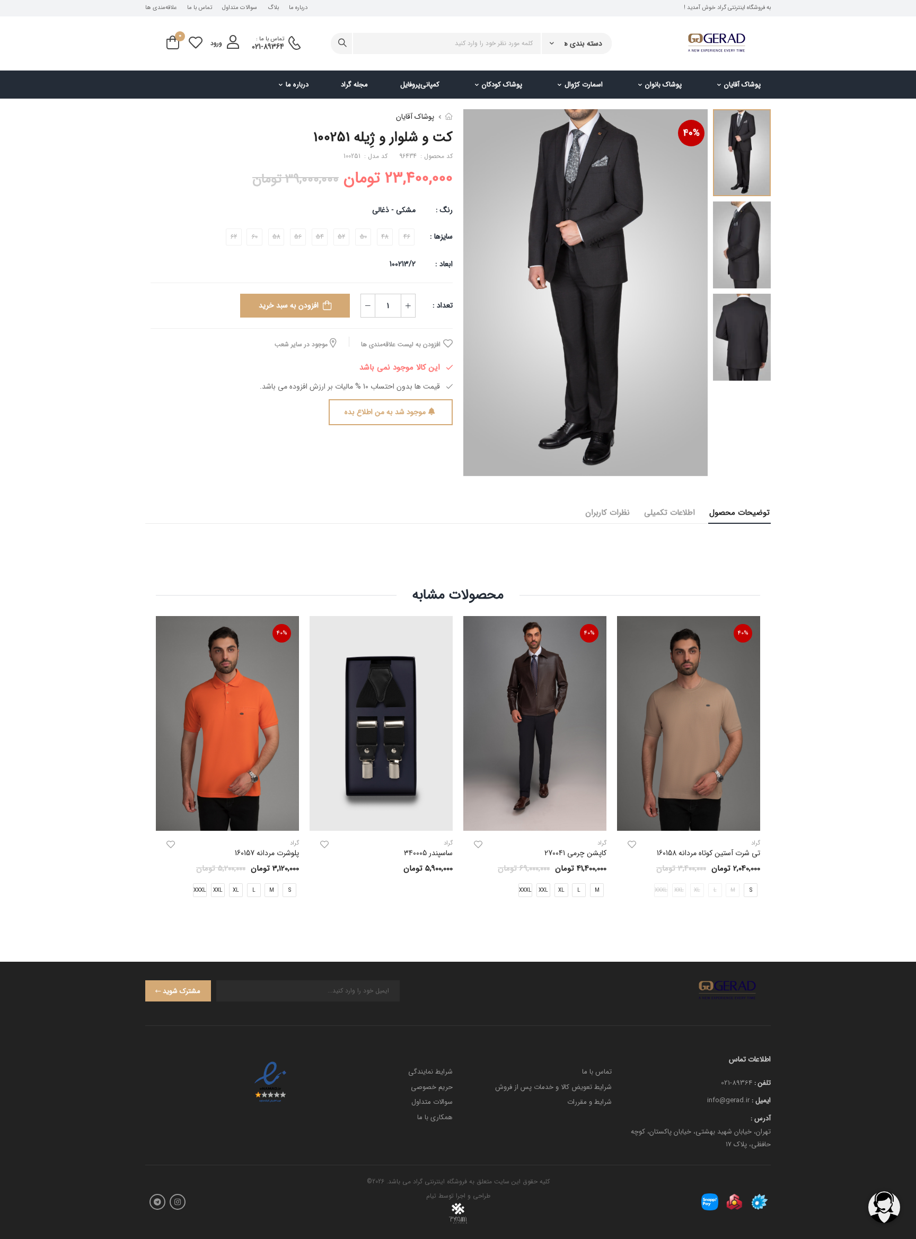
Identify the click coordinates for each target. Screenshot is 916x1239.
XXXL (525, 890)
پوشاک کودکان (502, 84)
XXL (543, 890)
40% (691, 133)
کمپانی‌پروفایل (419, 84)
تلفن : (762, 1082)
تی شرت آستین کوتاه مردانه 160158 (708, 853)
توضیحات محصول (739, 512)
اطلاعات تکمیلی (669, 512)
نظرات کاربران (607, 512)
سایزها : (441, 236)
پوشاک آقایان (742, 84)
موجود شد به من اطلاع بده (385, 412)
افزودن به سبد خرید (289, 305)
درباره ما (298, 8)
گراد (601, 843)
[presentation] (752, 765)
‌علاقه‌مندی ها (161, 8)
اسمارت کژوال (584, 84)
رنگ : (444, 210)
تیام (431, 1196)
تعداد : (443, 305)
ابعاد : (443, 264)
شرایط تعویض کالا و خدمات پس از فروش (553, 1087)
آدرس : (761, 1118)
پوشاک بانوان (663, 84)
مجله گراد (354, 84)
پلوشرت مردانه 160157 (267, 853)
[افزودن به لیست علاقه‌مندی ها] (632, 844)
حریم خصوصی (432, 1087)
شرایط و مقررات (589, 1102)
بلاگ (273, 8)
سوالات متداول (239, 8)
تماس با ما (199, 8)
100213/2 (403, 264)
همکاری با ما (435, 1117)
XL (561, 890)
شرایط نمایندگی (430, 1071)
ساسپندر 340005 (428, 853)
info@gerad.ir (728, 1100)
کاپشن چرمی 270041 (575, 853)
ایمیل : (761, 1100)
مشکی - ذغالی (394, 210)
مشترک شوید (181, 991)
